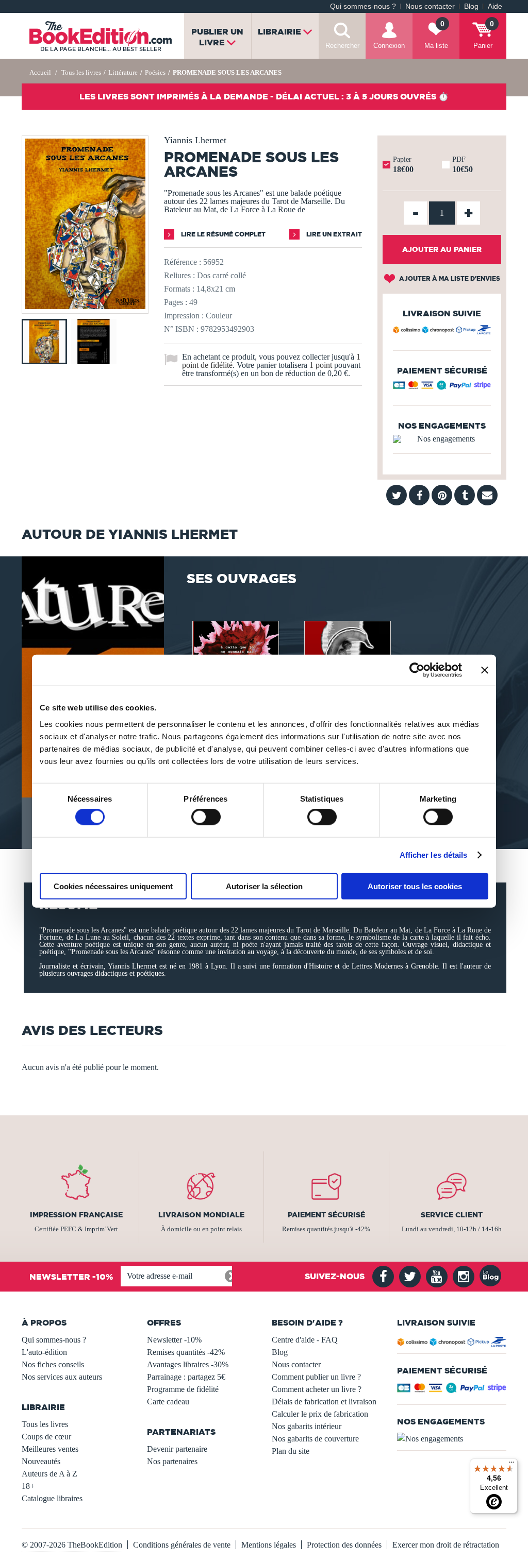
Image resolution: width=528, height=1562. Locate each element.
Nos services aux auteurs (62, 1376)
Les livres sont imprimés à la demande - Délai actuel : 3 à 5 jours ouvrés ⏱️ (264, 96)
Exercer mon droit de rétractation (445, 1544)
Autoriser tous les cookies (415, 885)
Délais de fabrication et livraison (324, 1401)
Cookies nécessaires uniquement (113, 885)
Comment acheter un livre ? (316, 1389)
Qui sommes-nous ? (363, 6)
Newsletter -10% (174, 1339)
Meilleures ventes (50, 1449)
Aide (495, 6)
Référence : (182, 262)
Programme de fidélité (183, 1389)
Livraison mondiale (201, 1215)
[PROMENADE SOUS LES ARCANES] (85, 306)
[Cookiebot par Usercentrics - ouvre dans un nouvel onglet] (417, 670)
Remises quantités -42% (186, 1352)
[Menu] (511, 1464)
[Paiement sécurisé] (442, 387)
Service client (452, 1215)
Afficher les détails (434, 855)
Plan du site (290, 1451)
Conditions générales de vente (181, 1544)
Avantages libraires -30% (187, 1364)
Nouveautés (41, 1461)
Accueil (40, 72)
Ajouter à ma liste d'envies (449, 278)
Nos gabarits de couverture (315, 1438)
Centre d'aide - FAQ (305, 1339)
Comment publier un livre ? (316, 1376)
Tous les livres (45, 1424)
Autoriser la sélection (264, 885)
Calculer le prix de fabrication (320, 1414)
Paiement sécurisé (326, 1215)
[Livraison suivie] (442, 331)
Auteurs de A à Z (49, 1473)
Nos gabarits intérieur (306, 1426)
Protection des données (344, 1544)
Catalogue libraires (52, 1498)
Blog (471, 6)
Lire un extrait (333, 234)
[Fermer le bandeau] (484, 670)
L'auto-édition (44, 1352)
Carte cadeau (168, 1401)
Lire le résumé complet (222, 234)
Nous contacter (430, 6)
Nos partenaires (172, 1461)
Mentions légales (268, 1544)
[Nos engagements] (442, 439)
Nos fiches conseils (53, 1364)
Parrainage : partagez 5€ (186, 1376)
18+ (28, 1486)
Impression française (76, 1215)
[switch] (206, 817)
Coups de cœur (46, 1436)
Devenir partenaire (177, 1449)
